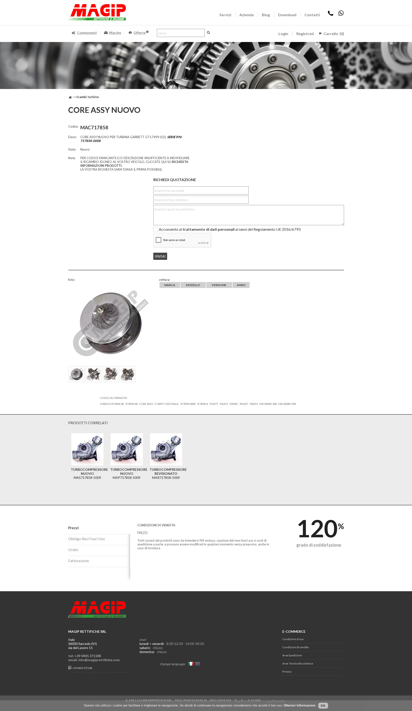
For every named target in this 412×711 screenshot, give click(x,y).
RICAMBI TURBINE (87, 97)
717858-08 (131, 403)
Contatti (312, 14)
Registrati (305, 33)
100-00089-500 (287, 403)
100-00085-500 (268, 403)
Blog (266, 14)
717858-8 (202, 403)
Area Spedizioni (292, 655)
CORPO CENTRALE (166, 403)
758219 (253, 403)
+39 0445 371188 (82, 668)
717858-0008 (187, 403)
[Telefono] (331, 14)
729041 (233, 403)
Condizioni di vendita (295, 647)
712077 (213, 403)
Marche (115, 33)
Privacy (287, 671)
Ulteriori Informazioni (299, 705)
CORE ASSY (146, 403)
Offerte (140, 33)
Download (287, 14)
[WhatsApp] (341, 14)
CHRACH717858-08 (112, 403)
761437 (243, 403)
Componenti (87, 33)
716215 (223, 403)
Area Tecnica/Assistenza (297, 663)
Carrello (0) (334, 33)
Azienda (246, 14)
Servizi (225, 14)
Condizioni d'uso (293, 639)
